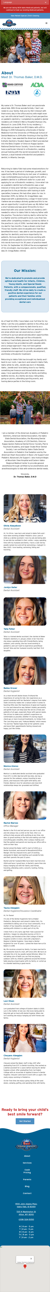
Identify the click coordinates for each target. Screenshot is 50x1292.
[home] (9, 23)
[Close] (31, 1258)
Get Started (25, 1121)
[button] (25, 2)
